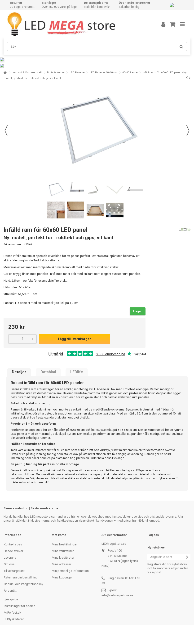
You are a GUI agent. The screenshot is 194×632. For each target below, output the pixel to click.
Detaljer (19, 372)
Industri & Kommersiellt (27, 72)
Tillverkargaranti (14, 571)
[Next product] (189, 77)
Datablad (48, 372)
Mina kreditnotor (63, 557)
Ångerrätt (10, 590)
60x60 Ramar (130, 72)
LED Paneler (77, 72)
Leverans (10, 557)
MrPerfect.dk (12, 612)
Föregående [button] (6, 130)
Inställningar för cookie (19, 606)
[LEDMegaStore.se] (77, 24)
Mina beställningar (64, 544)
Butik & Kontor (56, 72)
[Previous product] (187, 77)
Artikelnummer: (13, 244)
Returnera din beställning (21, 577)
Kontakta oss (13, 544)
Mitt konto (59, 535)
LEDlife (76, 372)
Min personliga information (70, 571)
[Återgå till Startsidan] (5, 72)
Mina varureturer (63, 551)
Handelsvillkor (13, 551)
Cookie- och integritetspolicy (23, 584)
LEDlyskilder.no (14, 619)
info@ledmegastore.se (117, 595)
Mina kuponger (62, 577)
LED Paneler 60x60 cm (104, 72)
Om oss (9, 564)
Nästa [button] (188, 130)
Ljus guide (11, 599)
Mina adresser (61, 564)
